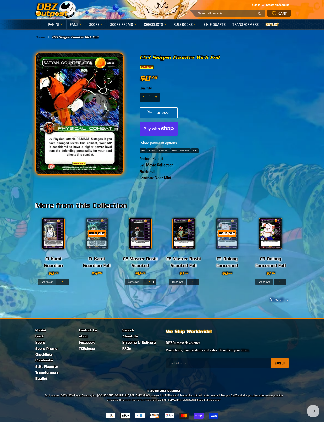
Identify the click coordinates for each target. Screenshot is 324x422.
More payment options (158, 142)
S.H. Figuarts (214, 24)
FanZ (74, 24)
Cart (282, 13)
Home (40, 37)
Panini (54, 24)
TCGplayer (87, 348)
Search (128, 330)
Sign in (256, 5)
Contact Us (88, 330)
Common (163, 150)
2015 (195, 150)
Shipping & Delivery (139, 342)
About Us (130, 336)
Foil (143, 150)
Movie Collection (180, 150)
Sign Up (280, 363)
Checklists (154, 24)
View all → (279, 299)
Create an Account (277, 5)
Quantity (146, 88)
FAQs (126, 348)
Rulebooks (183, 24)
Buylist (272, 24)
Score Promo (122, 24)
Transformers (245, 24)
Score (94, 24)
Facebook (87, 342)
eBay (83, 336)
